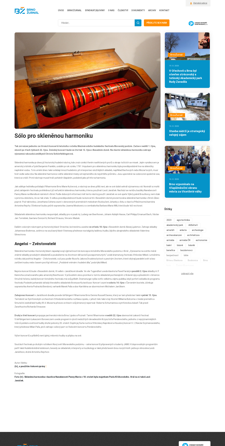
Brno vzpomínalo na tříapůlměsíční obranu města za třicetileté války (185, 188)
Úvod (61, 10)
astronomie (201, 240)
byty (169, 265)
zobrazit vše (187, 273)
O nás (111, 10)
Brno (205, 260)
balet (169, 245)
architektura (193, 235)
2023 (169, 220)
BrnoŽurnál (74, 10)
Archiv (152, 10)
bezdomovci (186, 250)
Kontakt (164, 10)
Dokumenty (138, 10)
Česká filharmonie (185, 265)
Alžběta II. (193, 225)
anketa (183, 230)
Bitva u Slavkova (174, 260)
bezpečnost (172, 255)
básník (191, 245)
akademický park (175, 225)
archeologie (197, 230)
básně (180, 245)
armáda (170, 240)
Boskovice (193, 260)
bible (186, 255)
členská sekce (200, 3)
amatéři (170, 230)
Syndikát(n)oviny (95, 10)
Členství (123, 10)
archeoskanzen (174, 235)
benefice (171, 250)
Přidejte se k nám (156, 23)
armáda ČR (185, 240)
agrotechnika (183, 220)
